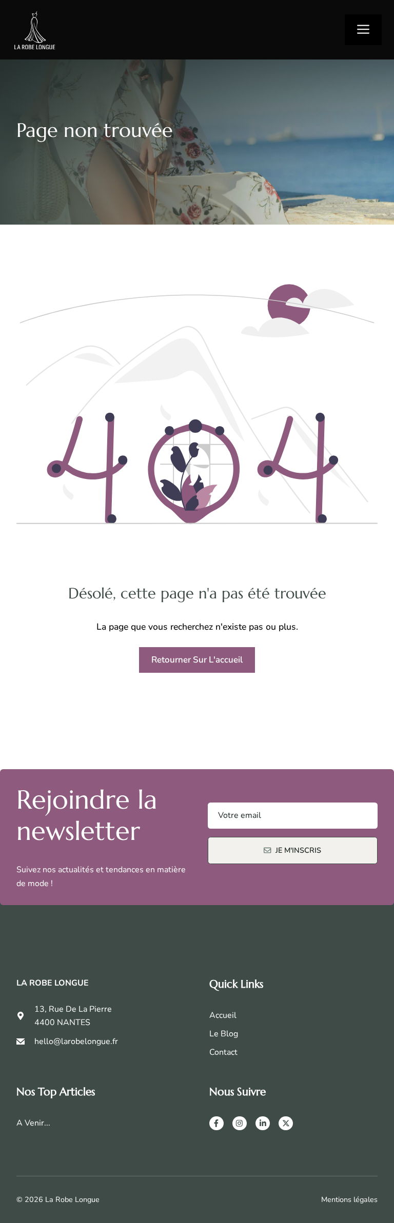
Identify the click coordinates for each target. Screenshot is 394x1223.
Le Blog (223, 1033)
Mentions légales (349, 1199)
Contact (223, 1052)
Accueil (223, 1015)
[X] (286, 1123)
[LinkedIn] (262, 1123)
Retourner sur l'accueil (197, 660)
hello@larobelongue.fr (76, 1041)
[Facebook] (216, 1123)
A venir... (33, 1123)
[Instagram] (239, 1123)
